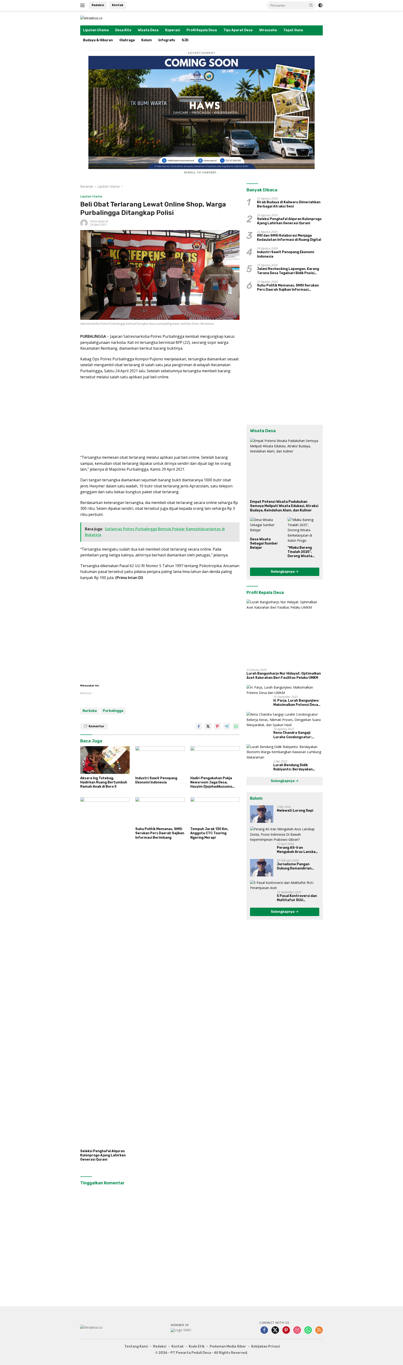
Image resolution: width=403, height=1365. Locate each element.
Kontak (117, 5)
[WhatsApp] (308, 1330)
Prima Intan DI (99, 221)
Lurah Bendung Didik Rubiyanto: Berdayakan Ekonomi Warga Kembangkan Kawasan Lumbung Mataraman (297, 767)
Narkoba (90, 711)
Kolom (146, 40)
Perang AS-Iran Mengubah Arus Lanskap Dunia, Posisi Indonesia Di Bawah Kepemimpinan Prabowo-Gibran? (298, 850)
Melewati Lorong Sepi (295, 811)
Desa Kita (123, 30)
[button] (311, 5)
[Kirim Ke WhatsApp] (236, 726)
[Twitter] (275, 1330)
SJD (185, 40)
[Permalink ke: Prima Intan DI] (84, 223)
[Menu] (83, 5)
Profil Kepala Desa (202, 30)
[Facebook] (264, 1330)
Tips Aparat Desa (238, 30)
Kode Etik (197, 1346)
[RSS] (319, 1330)
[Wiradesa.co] (91, 18)
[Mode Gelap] (320, 5)
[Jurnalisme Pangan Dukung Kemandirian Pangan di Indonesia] (261, 867)
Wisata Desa (148, 30)
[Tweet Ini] (208, 726)
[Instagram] (297, 1330)
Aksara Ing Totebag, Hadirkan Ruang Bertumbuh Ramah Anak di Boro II (103, 782)
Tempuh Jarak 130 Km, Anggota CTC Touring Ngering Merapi (209, 833)
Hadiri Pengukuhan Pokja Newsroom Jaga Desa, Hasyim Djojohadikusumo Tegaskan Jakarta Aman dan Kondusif (214, 782)
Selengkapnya (283, 572)
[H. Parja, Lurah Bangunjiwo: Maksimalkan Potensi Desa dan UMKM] (285, 690)
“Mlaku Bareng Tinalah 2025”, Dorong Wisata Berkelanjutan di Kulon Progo (302, 552)
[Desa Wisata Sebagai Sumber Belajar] (266, 526)
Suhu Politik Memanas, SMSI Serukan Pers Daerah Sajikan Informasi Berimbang (159, 833)
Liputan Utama (96, 30)
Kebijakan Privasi (265, 1346)
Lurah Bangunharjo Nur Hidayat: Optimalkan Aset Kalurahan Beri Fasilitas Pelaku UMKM (284, 676)
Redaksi (98, 5)
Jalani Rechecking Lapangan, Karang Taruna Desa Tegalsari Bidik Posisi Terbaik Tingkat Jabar (288, 271)
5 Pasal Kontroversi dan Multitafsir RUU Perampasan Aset (297, 898)
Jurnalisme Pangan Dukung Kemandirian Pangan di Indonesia (294, 866)
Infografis (166, 40)
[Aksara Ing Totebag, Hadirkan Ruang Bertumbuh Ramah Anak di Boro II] (105, 760)
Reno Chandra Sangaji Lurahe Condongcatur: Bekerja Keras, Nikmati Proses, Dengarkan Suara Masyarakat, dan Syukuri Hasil (294, 735)
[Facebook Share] (198, 726)
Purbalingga (113, 711)
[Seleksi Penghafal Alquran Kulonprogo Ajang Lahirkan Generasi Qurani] (105, 972)
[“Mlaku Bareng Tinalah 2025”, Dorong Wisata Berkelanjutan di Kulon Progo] (303, 530)
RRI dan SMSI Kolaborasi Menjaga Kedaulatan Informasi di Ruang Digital (289, 238)
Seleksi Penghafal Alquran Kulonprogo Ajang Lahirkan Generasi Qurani (103, 1155)
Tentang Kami (136, 1346)
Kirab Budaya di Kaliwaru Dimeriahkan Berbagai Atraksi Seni (288, 204)
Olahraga (127, 40)
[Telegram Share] (226, 726)
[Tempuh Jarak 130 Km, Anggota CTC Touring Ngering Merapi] (215, 811)
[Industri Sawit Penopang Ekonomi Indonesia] (160, 760)
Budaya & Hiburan (98, 40)
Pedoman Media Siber (228, 1346)
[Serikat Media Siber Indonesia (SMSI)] (181, 1330)
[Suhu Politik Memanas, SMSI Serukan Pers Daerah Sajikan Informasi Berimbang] (160, 811)
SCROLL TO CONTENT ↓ (201, 172)
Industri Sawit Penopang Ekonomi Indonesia (156, 780)
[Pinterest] (286, 1330)
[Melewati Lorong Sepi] (261, 814)
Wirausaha (268, 30)
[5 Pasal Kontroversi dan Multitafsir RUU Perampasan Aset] (284, 885)
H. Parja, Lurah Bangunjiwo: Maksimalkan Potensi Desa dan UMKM (296, 703)
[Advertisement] (160, 417)
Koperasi (172, 30)
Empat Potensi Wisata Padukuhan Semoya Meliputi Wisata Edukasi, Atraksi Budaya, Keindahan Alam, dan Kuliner (284, 506)
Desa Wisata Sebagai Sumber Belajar (264, 543)
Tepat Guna (293, 30)
